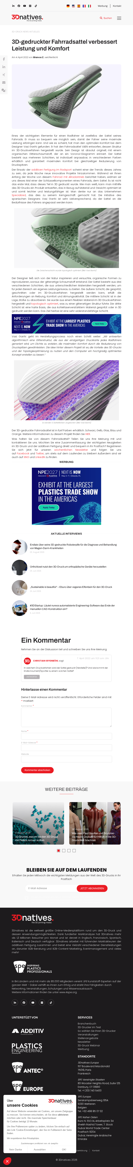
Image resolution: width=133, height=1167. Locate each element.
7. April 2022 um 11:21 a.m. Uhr (93, 658)
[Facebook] (4, 59)
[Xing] (4, 75)
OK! (64, 1149)
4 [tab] (74, 850)
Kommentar (27, 705)
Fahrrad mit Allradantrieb (68, 177)
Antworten (31, 677)
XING (27, 457)
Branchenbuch (87, 1023)
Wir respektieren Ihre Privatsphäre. (23, 1138)
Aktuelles (34, 31)
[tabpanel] (38, 823)
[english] (73, 6)
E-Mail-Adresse (29, 742)
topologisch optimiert (44, 303)
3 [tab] (68, 850)
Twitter (40, 453)
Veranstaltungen (88, 1034)
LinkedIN (40, 457)
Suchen (108, 18)
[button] (7, 1161)
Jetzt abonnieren (92, 888)
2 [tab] (63, 850)
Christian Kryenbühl (45, 661)
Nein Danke (15, 1149)
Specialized (19, 195)
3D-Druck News (20, 31)
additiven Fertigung (24, 945)
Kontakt (117, 6)
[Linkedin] (4, 67)
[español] (78, 6)
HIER (87, 434)
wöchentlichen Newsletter (71, 450)
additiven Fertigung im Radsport (51, 169)
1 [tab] (58, 850)
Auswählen (40, 1149)
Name (24, 731)
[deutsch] (68, 6)
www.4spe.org (68, 992)
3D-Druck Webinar (89, 1045)
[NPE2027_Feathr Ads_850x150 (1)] (66, 323)
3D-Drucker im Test (89, 1027)
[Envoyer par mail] (4, 83)
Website (25, 754)
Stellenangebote (88, 1038)
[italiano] (89, 6)
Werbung (103, 6)
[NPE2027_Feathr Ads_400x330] (66, 496)
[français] (84, 6)
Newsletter (84, 1042)
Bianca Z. (38, 57)
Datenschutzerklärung (76, 1150)
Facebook (23, 453)
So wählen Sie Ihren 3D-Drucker (97, 1031)
